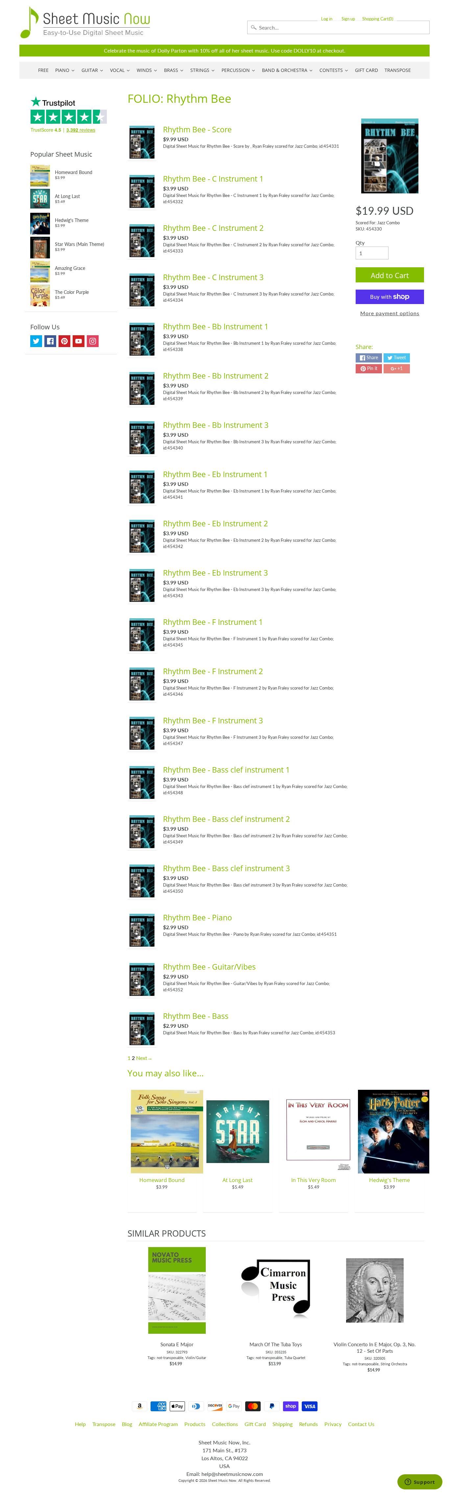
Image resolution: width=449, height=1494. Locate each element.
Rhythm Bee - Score (197, 129)
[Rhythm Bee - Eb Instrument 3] (142, 598)
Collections (225, 1424)
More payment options (389, 313)
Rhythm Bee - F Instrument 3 (213, 720)
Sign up (348, 19)
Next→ (144, 1058)
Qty (360, 242)
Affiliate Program (158, 1424)
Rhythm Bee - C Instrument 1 (213, 178)
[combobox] (338, 27)
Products (194, 1424)
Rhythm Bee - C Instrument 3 (213, 277)
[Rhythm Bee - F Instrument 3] (142, 745)
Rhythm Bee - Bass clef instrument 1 (226, 769)
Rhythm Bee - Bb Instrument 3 (216, 425)
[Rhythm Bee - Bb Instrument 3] (142, 450)
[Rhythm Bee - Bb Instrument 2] (142, 401)
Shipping (282, 1424)
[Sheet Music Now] (85, 22)
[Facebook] (50, 341)
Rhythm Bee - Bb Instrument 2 (216, 375)
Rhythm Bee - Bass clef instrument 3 (226, 868)
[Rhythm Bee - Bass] (142, 1041)
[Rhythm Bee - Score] (142, 154)
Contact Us (361, 1424)
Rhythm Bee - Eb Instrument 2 (215, 523)
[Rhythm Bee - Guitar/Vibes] (142, 992)
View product (177, 1297)
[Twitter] (36, 341)
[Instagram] (93, 341)
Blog (127, 1424)
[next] (417, 1307)
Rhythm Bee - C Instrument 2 (213, 228)
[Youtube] (78, 341)
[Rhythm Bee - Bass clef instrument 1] (142, 795)
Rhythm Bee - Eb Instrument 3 (215, 572)
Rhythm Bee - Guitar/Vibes (209, 966)
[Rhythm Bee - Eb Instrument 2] (142, 548)
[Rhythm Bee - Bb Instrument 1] (142, 351)
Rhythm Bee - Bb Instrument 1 (216, 326)
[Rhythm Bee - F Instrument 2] (142, 696)
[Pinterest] (64, 341)
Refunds (308, 1424)
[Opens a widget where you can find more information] (419, 1482)
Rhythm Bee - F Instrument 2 (213, 671)
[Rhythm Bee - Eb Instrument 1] (142, 499)
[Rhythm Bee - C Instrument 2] (142, 253)
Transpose (103, 1424)
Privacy (333, 1424)
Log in (326, 19)
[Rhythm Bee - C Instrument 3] (142, 302)
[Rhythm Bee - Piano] (142, 942)
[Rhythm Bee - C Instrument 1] (142, 204)
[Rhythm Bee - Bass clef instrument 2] (142, 844)
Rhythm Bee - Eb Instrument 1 (215, 474)
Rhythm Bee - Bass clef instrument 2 (226, 819)
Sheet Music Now (222, 1480)
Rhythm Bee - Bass (195, 1016)
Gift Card (255, 1424)
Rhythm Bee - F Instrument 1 (213, 622)
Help (80, 1424)
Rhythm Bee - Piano (197, 917)
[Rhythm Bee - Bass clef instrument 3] (142, 893)
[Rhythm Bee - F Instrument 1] (142, 647)
